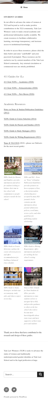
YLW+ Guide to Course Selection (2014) (20, 118)
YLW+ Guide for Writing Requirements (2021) (22, 137)
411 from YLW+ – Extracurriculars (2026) (21, 88)
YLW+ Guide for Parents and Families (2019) (22, 124)
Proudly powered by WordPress (15, 397)
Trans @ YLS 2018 (11, 143)
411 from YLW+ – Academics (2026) (19, 81)
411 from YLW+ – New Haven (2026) (19, 94)
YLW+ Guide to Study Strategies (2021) (20, 130)
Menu (25, 7)
